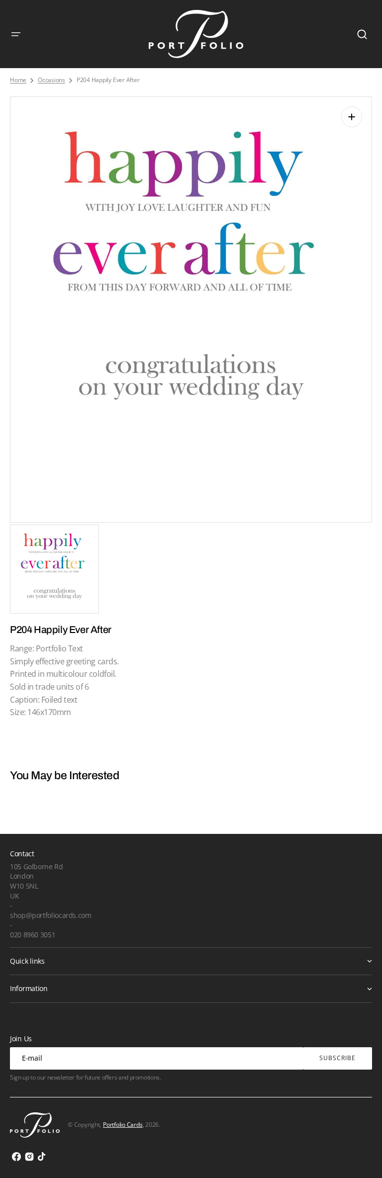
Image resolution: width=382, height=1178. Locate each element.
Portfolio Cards (122, 1124)
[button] (16, 34)
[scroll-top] (361, 1157)
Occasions (51, 80)
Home (18, 80)
